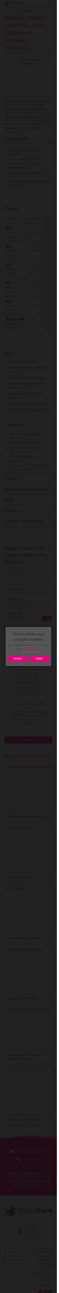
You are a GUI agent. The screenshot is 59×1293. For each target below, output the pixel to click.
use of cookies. (32, 649)
